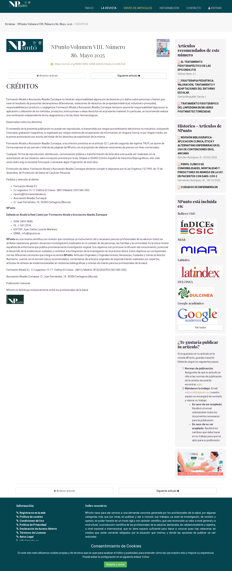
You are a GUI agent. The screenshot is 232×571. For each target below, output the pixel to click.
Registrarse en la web (32, 512)
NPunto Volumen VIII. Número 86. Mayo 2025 (45, 24)
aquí (199, 384)
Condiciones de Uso (32, 520)
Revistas (10, 24)
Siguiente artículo (127, 75)
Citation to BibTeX (114, 64)
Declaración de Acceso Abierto (38, 528)
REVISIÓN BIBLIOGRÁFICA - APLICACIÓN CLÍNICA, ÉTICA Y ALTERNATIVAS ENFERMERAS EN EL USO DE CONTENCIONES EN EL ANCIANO (199, 145)
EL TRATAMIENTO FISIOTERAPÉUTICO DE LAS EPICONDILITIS (194, 65)
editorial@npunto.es (197, 392)
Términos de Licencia (33, 532)
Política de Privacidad (33, 524)
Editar (146, 556)
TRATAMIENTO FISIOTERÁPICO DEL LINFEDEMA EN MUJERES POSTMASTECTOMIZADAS (198, 107)
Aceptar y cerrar (115, 564)
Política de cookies (31, 516)
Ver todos (200, 327)
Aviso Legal (27, 536)
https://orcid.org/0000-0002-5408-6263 (78, 64)
